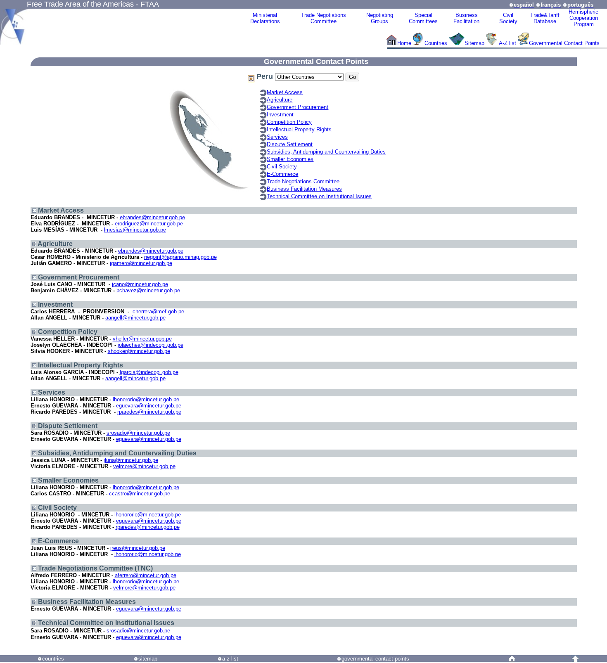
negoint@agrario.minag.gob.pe (180, 257)
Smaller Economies (290, 159)
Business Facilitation (466, 18)
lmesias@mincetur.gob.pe (135, 230)
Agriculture (279, 100)
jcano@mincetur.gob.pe (140, 284)
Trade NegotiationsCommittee (323, 18)
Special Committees (423, 18)
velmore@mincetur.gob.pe (144, 466)
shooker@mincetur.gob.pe (139, 351)
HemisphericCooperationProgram (583, 18)
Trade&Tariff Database (545, 18)
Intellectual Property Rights (299, 129)
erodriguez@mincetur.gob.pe (149, 223)
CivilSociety (508, 18)
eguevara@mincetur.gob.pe (148, 406)
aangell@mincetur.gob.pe (135, 318)
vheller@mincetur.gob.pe (142, 339)
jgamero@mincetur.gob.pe (141, 263)
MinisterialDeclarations (265, 18)
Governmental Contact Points (564, 43)
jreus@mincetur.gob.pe (137, 548)
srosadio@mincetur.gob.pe (138, 433)
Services (277, 137)
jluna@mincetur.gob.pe (131, 460)
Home (404, 43)
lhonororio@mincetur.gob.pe (146, 399)
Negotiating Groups (379, 18)
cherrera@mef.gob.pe (158, 311)
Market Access (285, 92)
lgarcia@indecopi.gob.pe (149, 372)
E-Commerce (282, 174)
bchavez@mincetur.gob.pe (148, 290)
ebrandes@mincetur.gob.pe (152, 217)
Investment (280, 114)
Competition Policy (289, 122)
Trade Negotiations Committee (303, 181)
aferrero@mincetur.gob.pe (145, 575)
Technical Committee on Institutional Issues (319, 196)
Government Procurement (297, 107)
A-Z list (507, 43)
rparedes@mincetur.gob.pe (149, 412)
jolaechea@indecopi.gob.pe (150, 345)
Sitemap (474, 43)
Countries (436, 43)
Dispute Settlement (290, 144)
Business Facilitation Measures (304, 189)
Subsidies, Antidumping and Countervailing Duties (326, 152)
